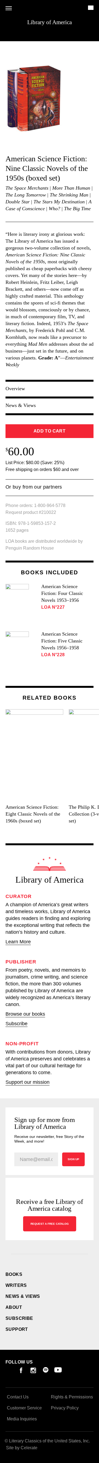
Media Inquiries (22, 1419)
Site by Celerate (21, 1447)
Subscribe (17, 1023)
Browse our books (25, 1014)
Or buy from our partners (34, 490)
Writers (16, 1285)
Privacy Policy (65, 1408)
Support (17, 1329)
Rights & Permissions (72, 1397)
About (14, 1307)
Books (14, 1274)
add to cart (49, 431)
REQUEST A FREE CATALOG (50, 1223)
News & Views (23, 1296)
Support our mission (28, 1082)
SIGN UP (73, 1159)
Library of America (49, 22)
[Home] (49, 864)
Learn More (18, 941)
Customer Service (24, 1408)
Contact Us (18, 1397)
